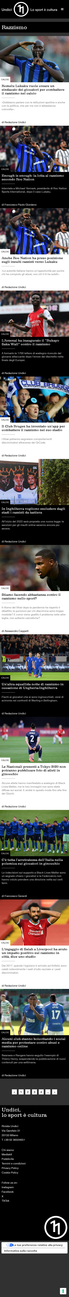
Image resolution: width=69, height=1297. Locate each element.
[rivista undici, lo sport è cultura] (29, 9)
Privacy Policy (10, 1167)
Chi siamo (8, 1149)
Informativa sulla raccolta (20, 1250)
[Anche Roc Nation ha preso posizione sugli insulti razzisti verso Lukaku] (34, 249)
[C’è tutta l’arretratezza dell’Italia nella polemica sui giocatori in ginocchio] (34, 854)
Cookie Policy (10, 1172)
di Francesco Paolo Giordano (19, 204)
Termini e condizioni (14, 1163)
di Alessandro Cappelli (15, 630)
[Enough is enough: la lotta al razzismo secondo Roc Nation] (34, 167)
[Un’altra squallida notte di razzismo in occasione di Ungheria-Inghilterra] (34, 675)
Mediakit (7, 1154)
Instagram (8, 1187)
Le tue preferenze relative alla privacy (38, 1245)
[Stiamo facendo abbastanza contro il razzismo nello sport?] (34, 589)
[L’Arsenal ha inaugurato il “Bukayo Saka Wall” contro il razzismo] (34, 334)
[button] (62, 9)
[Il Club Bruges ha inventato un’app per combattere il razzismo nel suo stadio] (34, 418)
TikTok (5, 1200)
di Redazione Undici (14, 122)
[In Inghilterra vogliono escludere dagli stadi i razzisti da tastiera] (34, 502)
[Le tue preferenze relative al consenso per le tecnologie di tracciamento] (63, 1291)
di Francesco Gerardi (14, 895)
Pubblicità (8, 1158)
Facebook (8, 1191)
